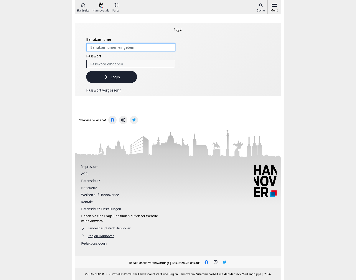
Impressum (89, 166)
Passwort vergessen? (103, 90)
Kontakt (87, 201)
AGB (84, 173)
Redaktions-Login (94, 243)
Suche (261, 10)
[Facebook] (112, 120)
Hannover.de (101, 10)
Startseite (83, 10)
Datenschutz (90, 180)
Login (115, 76)
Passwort (93, 56)
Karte (116, 10)
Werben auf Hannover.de (100, 194)
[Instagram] (123, 120)
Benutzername (98, 39)
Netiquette (89, 187)
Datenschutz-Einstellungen (101, 209)
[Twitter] (134, 120)
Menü (274, 10)
